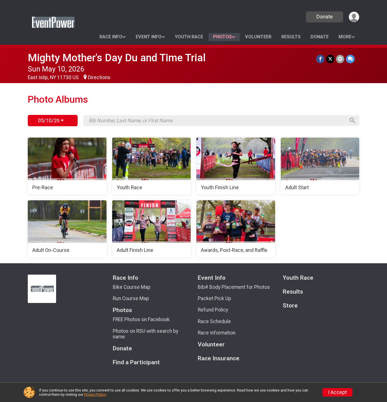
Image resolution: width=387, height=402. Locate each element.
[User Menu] (354, 17)
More (345, 36)
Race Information (216, 333)
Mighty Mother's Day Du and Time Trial (117, 58)
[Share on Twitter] (330, 59)
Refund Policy (213, 310)
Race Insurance (218, 358)
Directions (99, 77)
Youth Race (189, 36)
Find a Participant (136, 362)
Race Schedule (214, 321)
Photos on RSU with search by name (145, 334)
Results (291, 36)
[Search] (352, 120)
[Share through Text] (350, 59)
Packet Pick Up (214, 298)
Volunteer (258, 36)
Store (290, 305)
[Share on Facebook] (320, 59)
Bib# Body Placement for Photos (234, 287)
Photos (222, 36)
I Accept (337, 392)
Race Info (110, 36)
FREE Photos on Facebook (141, 319)
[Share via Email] (340, 59)
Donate (324, 17)
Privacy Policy (95, 394)
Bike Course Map (131, 287)
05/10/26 (49, 120)
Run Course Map (131, 298)
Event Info (148, 36)
